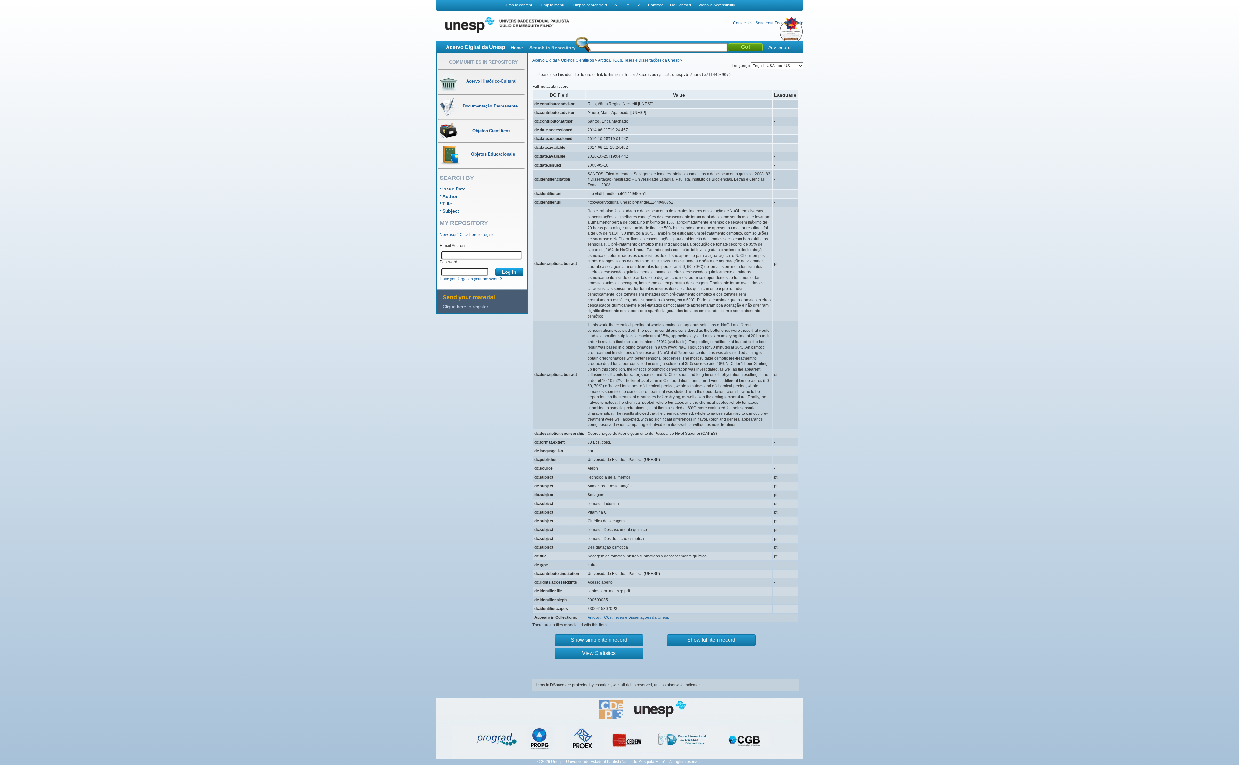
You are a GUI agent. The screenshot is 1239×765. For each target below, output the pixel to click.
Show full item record (711, 640)
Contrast (655, 5)
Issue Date (454, 188)
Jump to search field (589, 5)
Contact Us (742, 23)
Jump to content (518, 5)
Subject (450, 211)
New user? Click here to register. (468, 234)
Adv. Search (780, 47)
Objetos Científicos (577, 60)
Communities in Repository (483, 62)
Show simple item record (599, 640)
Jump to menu (551, 5)
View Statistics (599, 653)
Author (450, 196)
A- (628, 5)
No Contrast (680, 5)
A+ (616, 5)
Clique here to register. (466, 306)
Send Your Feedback (773, 23)
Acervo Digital (544, 60)
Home (517, 47)
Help (799, 23)
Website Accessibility (717, 5)
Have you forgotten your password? (471, 279)
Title (447, 203)
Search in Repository (552, 47)
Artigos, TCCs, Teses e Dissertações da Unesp (639, 60)
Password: (449, 262)
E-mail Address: (453, 245)
